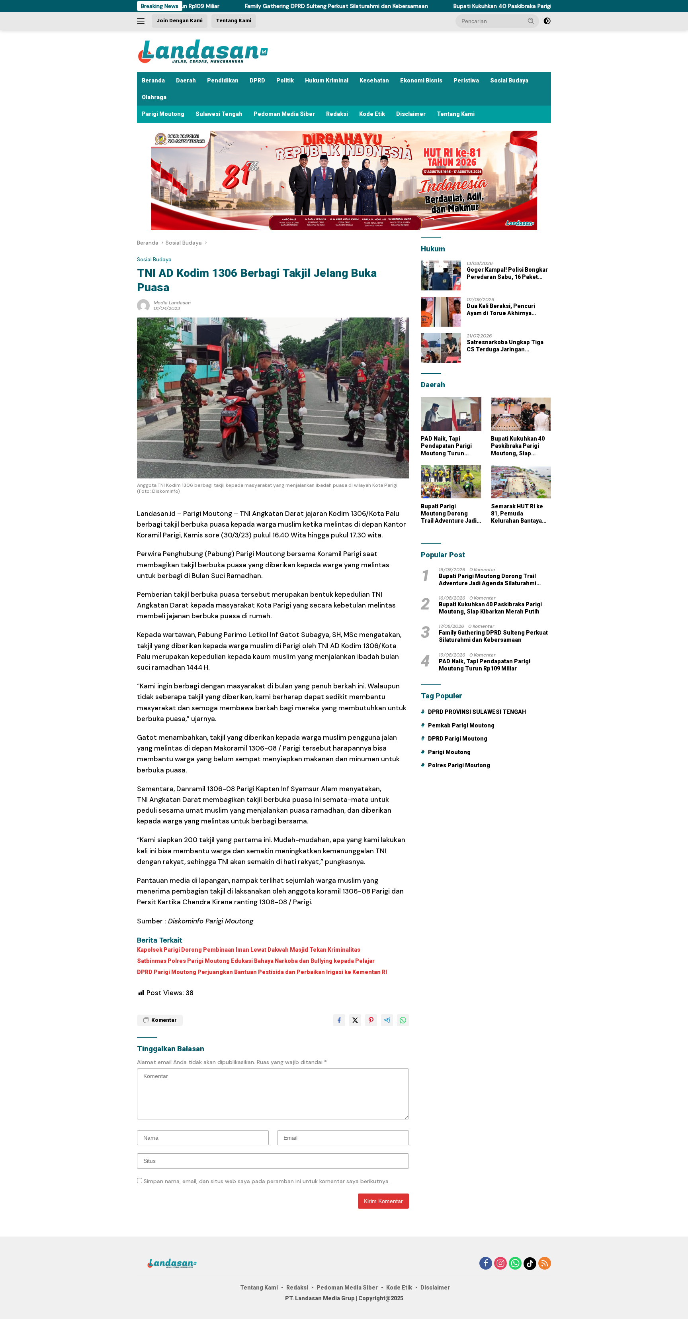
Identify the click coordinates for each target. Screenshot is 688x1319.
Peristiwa (466, 80)
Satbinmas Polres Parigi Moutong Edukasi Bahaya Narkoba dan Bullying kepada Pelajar (256, 961)
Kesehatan (374, 80)
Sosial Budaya (509, 80)
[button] (531, 20)
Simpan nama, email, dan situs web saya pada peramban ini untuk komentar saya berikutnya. (267, 1181)
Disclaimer (411, 114)
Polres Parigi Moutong (459, 765)
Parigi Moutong (163, 114)
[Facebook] (485, 1264)
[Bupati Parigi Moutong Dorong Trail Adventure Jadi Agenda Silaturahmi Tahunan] (451, 482)
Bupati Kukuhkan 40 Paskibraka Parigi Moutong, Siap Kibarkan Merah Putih (488, 6)
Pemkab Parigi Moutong (461, 725)
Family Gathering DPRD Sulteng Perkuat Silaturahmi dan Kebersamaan (273, 6)
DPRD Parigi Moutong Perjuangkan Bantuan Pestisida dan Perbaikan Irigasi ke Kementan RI (262, 972)
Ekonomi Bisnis (421, 80)
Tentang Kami (233, 21)
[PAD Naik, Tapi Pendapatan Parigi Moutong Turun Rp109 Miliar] (451, 414)
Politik (285, 80)
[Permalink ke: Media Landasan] (143, 304)
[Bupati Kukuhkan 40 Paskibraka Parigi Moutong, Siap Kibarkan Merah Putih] (521, 414)
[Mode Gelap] (547, 21)
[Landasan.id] (212, 50)
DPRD (257, 80)
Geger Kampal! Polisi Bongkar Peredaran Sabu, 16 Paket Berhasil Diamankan (507, 273)
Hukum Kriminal (326, 80)
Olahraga (154, 97)
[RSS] (544, 1264)
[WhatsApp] (515, 1264)
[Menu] (142, 21)
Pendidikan (222, 80)
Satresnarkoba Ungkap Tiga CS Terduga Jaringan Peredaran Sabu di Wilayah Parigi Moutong (505, 346)
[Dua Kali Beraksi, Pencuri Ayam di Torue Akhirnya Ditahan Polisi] (441, 312)
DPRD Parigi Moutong (457, 738)
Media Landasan (172, 303)
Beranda (153, 80)
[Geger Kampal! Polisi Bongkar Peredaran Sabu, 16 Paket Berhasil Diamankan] (441, 275)
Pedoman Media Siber (284, 114)
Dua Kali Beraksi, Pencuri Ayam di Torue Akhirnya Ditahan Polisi (501, 310)
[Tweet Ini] (355, 1020)
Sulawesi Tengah (218, 114)
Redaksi (337, 114)
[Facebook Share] (339, 1020)
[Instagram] (500, 1264)
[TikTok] (530, 1263)
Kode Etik (372, 114)
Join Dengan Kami (179, 21)
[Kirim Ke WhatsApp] (403, 1020)
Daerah (186, 80)
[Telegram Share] (387, 1020)
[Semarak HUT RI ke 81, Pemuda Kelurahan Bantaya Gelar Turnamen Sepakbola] (521, 482)
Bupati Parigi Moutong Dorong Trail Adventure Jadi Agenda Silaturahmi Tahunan (449, 513)
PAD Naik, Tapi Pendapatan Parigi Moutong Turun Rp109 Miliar (446, 446)
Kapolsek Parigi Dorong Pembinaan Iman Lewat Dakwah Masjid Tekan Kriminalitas (248, 950)
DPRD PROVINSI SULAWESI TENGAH (477, 712)
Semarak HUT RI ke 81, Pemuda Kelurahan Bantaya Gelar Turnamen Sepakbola (517, 513)
